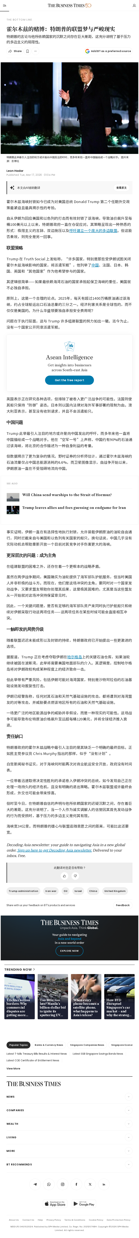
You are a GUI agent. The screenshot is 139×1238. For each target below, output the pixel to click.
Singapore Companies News (87, 1045)
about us (14, 1220)
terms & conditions (74, 1220)
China (93, 891)
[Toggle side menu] (4, 5)
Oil (65, 891)
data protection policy (118, 1220)
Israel (78, 891)
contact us (28, 1220)
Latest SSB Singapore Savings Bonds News (98, 1054)
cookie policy (96, 1220)
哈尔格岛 (74, 656)
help (40, 1220)
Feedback (123, 905)
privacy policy (54, 1220)
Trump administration (23, 891)
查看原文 (121, 188)
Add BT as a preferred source (111, 51)
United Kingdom (115, 891)
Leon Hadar (15, 171)
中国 (95, 265)
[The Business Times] (66, 5)
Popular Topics (18, 1045)
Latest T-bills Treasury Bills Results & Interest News (37, 1054)
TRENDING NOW (18, 969)
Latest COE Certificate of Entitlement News (33, 1060)
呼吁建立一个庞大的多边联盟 (93, 230)
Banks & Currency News (49, 1045)
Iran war (50, 891)
